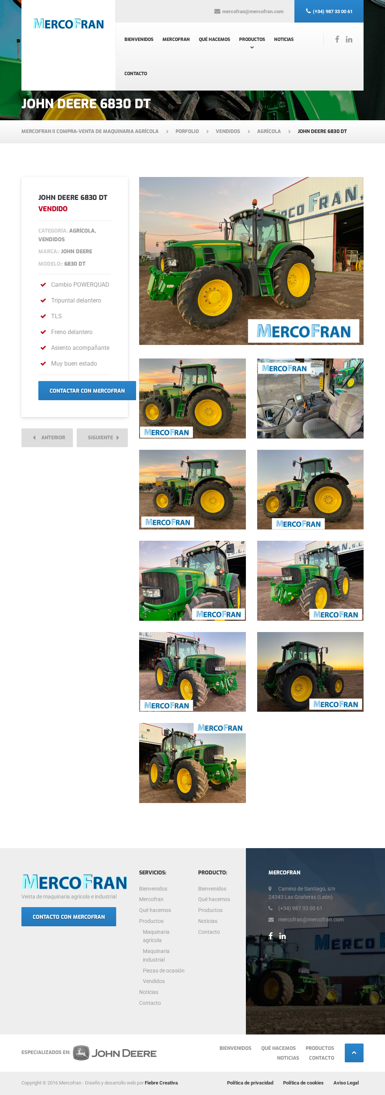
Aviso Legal (346, 1083)
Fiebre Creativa (161, 1083)
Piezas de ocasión (164, 971)
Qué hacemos (214, 39)
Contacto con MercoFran (69, 917)
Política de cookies (303, 1083)
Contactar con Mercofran (87, 391)
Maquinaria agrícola (156, 936)
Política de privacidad (250, 1083)
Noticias (284, 39)
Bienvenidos (138, 39)
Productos (252, 39)
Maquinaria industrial (156, 955)
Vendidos (154, 981)
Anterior (51, 437)
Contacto (135, 74)
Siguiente (102, 437)
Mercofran (176, 39)
